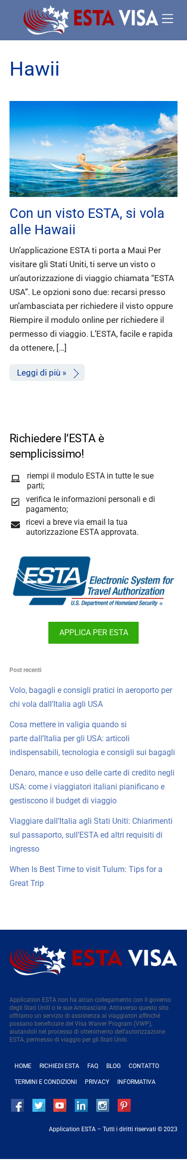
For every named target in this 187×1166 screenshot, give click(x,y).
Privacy (97, 1081)
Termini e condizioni (45, 1081)
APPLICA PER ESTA (93, 632)
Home (22, 1066)
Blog (113, 1066)
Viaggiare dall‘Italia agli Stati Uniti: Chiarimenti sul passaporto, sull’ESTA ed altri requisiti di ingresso (91, 835)
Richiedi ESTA (59, 1066)
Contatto (144, 1066)
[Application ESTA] (91, 31)
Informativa (136, 1081)
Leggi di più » (41, 373)
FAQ (92, 1066)
